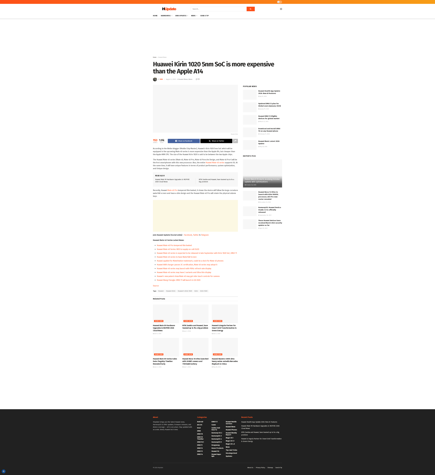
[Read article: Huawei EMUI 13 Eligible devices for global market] (250, 120)
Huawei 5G (215, 451)
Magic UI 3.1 (230, 441)
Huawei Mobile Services (231, 423)
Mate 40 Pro (172, 190)
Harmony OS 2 (216, 433)
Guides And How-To (215, 429)
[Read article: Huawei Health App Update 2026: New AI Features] (250, 95)
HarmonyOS (166, 16)
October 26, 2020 (251, 185)
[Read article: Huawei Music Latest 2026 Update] (250, 145)
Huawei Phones (231, 430)
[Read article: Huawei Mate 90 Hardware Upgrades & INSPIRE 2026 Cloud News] (166, 314)
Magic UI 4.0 (230, 444)
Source (156, 286)
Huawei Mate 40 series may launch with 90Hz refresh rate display (184, 268)
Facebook (188, 235)
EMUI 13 (200, 451)
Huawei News (162, 57)
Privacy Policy (260, 467)
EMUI (199, 431)
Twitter (196, 235)
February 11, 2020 (264, 134)
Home (155, 16)
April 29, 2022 (263, 228)
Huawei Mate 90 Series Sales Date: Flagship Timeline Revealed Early (165, 361)
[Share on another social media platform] (235, 141)
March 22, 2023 (263, 121)
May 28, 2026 (217, 367)
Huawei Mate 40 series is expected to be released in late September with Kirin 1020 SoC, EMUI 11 (197, 253)
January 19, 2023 (264, 109)
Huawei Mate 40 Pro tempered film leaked (174, 245)
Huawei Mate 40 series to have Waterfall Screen (177, 257)
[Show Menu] (281, 9)
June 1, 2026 (187, 367)
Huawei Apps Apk (216, 455)
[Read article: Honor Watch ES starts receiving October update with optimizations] (262, 173)
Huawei (161, 291)
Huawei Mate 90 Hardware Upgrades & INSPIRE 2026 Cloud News (164, 328)
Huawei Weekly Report (231, 434)
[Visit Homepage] (168, 9)
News (193, 16)
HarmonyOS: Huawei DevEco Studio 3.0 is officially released (269, 209)
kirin (196, 291)
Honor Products (217, 448)
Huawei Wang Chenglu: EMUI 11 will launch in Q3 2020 (178, 280)
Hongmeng (215, 445)
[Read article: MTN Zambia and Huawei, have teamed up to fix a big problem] (195, 314)
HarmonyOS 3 (216, 436)
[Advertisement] (217, 38)
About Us (250, 467)
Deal (199, 428)
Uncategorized (231, 453)
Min (161, 79)
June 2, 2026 (216, 333)
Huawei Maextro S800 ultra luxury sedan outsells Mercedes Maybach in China (225, 361)
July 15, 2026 (263, 96)
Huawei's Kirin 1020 (185, 291)
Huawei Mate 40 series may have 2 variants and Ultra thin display (184, 272)
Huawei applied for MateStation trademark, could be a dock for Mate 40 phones (190, 261)
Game (213, 425)
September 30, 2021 (265, 215)
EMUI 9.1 (214, 422)
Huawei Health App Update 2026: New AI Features (259, 422)
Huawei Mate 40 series (215, 163)
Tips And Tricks (231, 450)
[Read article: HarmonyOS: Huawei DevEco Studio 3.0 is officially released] (250, 211)
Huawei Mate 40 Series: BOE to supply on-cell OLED (178, 249)
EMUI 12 (200, 448)
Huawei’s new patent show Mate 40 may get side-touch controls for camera (188, 276)
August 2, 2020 (171, 79)
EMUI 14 (200, 454)
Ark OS (199, 425)
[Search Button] (251, 9)
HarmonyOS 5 (216, 442)
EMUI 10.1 (200, 442)
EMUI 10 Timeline (200, 438)
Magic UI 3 (229, 438)
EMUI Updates (180, 16)
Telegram (205, 235)
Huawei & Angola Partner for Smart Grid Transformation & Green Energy (224, 328)
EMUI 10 (200, 434)
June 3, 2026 (187, 331)
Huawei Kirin (170, 291)
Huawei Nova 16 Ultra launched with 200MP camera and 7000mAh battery (195, 361)
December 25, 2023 (265, 202)
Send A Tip (204, 16)
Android (200, 422)
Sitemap (270, 467)
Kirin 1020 (203, 291)
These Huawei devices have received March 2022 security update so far (270, 222)
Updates (229, 456)
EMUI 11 (199, 445)
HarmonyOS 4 (216, 439)
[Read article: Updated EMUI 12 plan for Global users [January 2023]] (250, 107)
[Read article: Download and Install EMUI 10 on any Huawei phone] (250, 132)
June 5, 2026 (157, 333)
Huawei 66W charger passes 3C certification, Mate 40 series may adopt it (187, 265)
